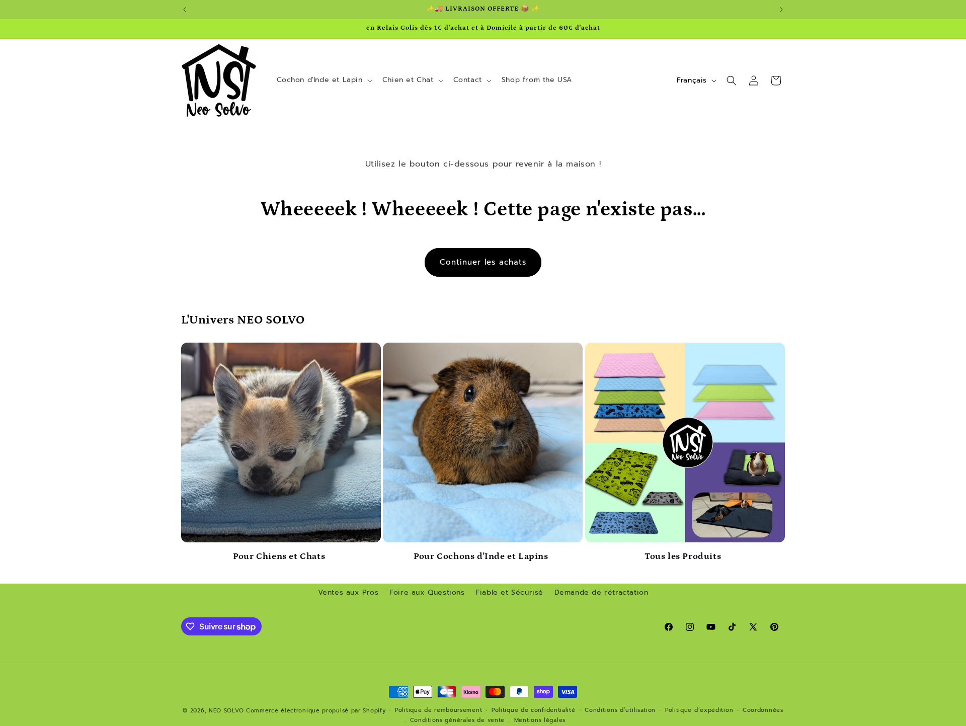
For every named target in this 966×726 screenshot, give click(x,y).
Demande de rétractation (601, 592)
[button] (323, 80)
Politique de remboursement (438, 710)
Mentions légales (540, 720)
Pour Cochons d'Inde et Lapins (481, 556)
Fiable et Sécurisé (509, 592)
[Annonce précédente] (185, 9)
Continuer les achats (483, 262)
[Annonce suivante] (781, 9)
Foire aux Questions (426, 592)
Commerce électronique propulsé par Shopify (315, 710)
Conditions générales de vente (457, 720)
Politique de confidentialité (534, 710)
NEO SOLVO (226, 710)
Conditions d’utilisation (620, 710)
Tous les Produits (683, 556)
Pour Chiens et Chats (279, 556)
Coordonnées (763, 710)
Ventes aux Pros (348, 592)
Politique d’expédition (699, 710)
